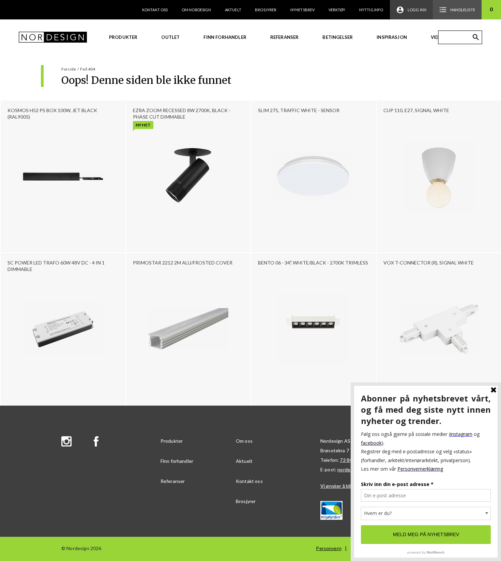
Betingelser (337, 37)
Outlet (170, 37)
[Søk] (476, 37)
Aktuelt (233, 9)
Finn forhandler (224, 37)
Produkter (123, 37)
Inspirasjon (392, 37)
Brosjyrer (265, 9)
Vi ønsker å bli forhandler (347, 486)
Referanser (284, 37)
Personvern (328, 548)
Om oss (244, 441)
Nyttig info (371, 9)
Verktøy (337, 9)
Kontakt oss (155, 9)
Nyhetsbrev (302, 9)
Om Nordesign (196, 9)
